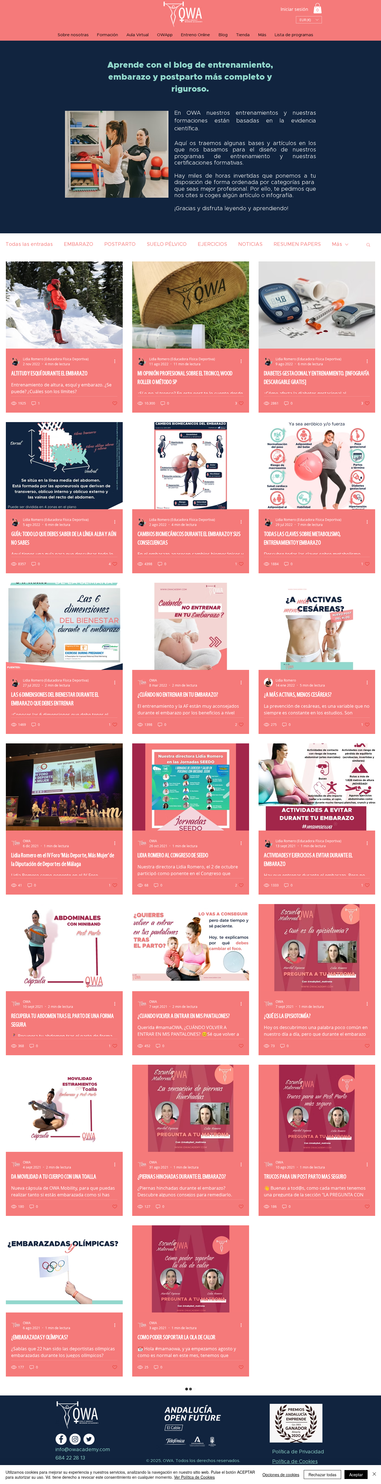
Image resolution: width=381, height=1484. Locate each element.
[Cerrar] (374, 1475)
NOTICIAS (250, 244)
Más (337, 244)
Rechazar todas (322, 1474)
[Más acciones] (116, 361)
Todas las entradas (29, 244)
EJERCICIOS (212, 244)
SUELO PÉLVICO (167, 244)
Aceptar (356, 1474)
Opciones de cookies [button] (280, 1474)
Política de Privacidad (298, 1451)
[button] (317, 8)
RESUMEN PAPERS (297, 244)
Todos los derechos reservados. (207, 1461)
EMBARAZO (78, 244)
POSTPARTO (120, 244)
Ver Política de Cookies (194, 1477)
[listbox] (309, 19)
